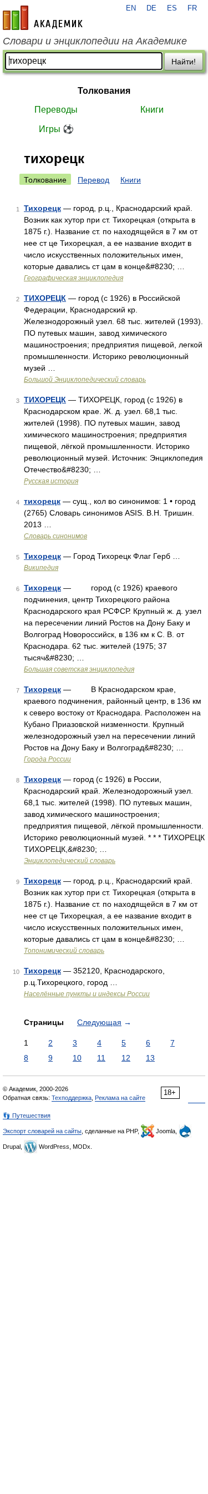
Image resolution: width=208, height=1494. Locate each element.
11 (101, 1057)
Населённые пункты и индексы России (87, 994)
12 (125, 1057)
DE (151, 8)
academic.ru (43, 18)
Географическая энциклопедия (73, 278)
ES (172, 8)
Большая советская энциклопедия (79, 669)
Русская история (51, 481)
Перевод (93, 179)
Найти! (183, 61)
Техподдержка (72, 1097)
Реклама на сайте (120, 1097)
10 (77, 1057)
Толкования (104, 90)
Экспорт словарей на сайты (42, 1131)
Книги (152, 109)
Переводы (56, 109)
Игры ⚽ (56, 129)
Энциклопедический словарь (69, 861)
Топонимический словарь (64, 951)
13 (150, 1057)
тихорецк (42, 501)
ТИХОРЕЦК (45, 298)
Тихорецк (42, 208)
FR (192, 8)
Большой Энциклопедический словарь (85, 379)
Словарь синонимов (55, 536)
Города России (47, 759)
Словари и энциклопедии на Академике (95, 41)
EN (131, 8)
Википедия (41, 568)
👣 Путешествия (26, 1115)
